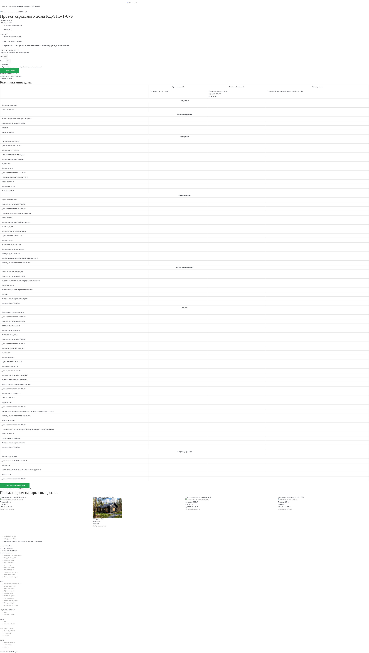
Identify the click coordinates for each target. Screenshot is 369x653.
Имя (1, 56)
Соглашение (4, 64)
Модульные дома (10, 558)
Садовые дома (9, 567)
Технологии (8, 633)
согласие (14, 67)
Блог (5, 612)
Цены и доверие (9, 631)
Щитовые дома (9, 562)
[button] (7, 509)
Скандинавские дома (11, 572)
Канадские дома (9, 574)
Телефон (3, 61)
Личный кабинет (9, 614)
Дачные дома (8, 565)
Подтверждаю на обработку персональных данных (22, 67)
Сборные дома (9, 560)
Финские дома (9, 569)
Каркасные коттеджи (11, 577)
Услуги (6, 635)
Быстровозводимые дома (12, 555)
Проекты (10, 6)
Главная (2, 6)
